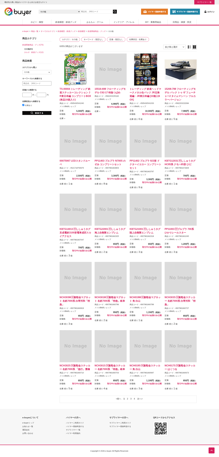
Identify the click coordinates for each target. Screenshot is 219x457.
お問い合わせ (27, 433)
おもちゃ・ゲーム (95, 22)
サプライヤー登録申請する (120, 426)
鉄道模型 (81, 31)
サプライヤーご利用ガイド (120, 423)
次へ (139, 399)
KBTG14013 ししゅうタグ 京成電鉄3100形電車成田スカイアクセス (75, 232)
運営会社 (25, 430)
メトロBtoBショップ (68, 106)
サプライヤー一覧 (204, 2)
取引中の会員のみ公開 (82, 114)
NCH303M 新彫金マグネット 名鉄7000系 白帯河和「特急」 (75, 301)
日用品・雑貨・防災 (182, 22)
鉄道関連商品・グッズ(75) (33, 45)
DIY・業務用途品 (153, 22)
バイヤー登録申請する (75, 426)
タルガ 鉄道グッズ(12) (34, 52)
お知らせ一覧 (27, 426)
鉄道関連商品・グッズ (97, 31)
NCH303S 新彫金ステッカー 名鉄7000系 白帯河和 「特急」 (180, 301)
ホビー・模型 (37, 22)
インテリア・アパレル (124, 22)
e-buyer (25, 31)
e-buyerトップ (28, 423)
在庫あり (28, 105)
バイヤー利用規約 (73, 433)
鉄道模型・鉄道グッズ (65, 22)
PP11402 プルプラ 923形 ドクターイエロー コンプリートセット (145, 164)
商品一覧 (34, 31)
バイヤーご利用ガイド (75, 423)
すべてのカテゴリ (48, 31)
